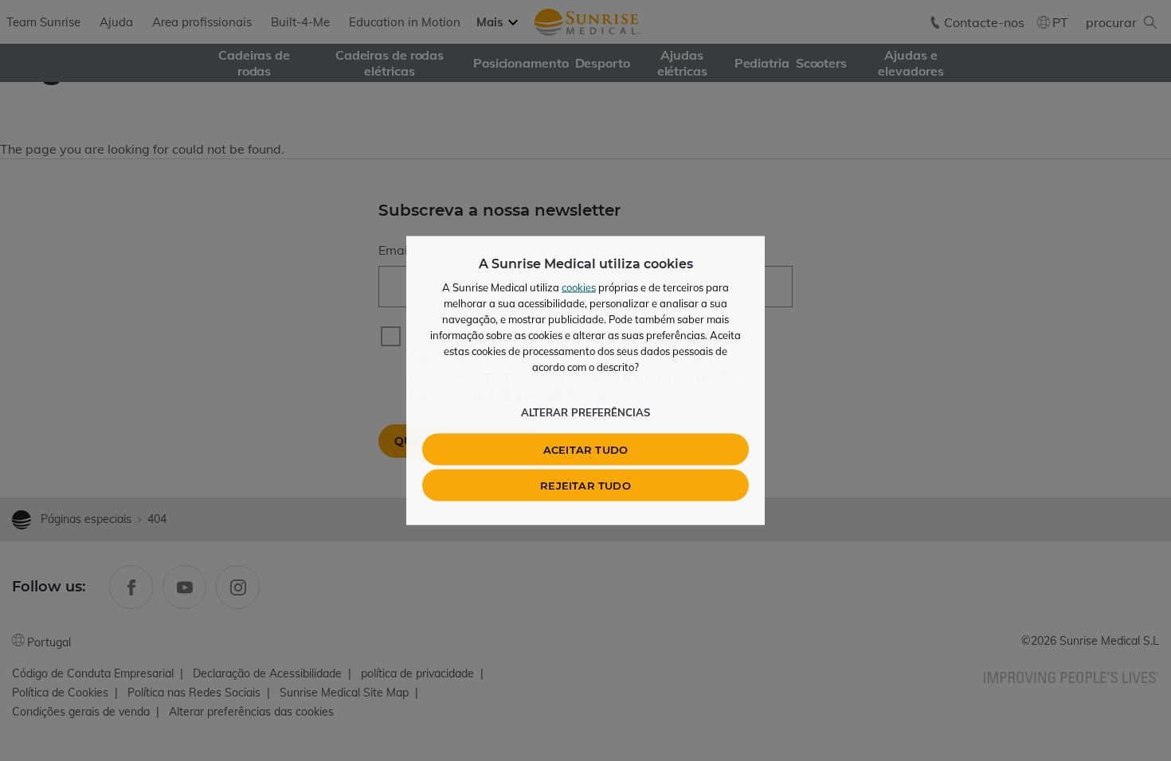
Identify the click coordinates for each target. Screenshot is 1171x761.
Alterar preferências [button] (585, 412)
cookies (579, 287)
